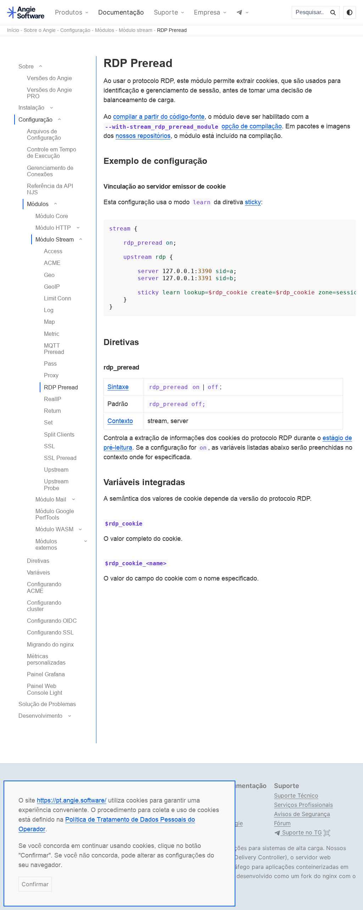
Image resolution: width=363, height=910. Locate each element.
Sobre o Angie (40, 30)
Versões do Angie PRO (49, 93)
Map (49, 321)
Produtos (68, 12)
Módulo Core (51, 216)
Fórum (282, 823)
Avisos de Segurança (302, 814)
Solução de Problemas (47, 704)
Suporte (166, 12)
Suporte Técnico (296, 795)
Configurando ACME (44, 587)
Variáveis (38, 572)
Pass (50, 363)
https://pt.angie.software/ (71, 800)
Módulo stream (135, 30)
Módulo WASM (54, 529)
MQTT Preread (54, 348)
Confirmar (35, 884)
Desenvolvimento (40, 715)
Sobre (26, 66)
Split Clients (59, 434)
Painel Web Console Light (44, 689)
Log (49, 310)
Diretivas (38, 560)
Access (53, 251)
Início (13, 30)
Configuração (75, 30)
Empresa (207, 12)
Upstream (56, 469)
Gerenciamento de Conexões (50, 171)
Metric (51, 334)
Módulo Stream (54, 239)
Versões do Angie (49, 78)
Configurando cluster (44, 605)
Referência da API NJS (50, 189)
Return (52, 410)
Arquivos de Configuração (44, 134)
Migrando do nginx (50, 644)
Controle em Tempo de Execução (51, 152)
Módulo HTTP (53, 227)
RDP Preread (172, 30)
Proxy (51, 375)
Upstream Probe (56, 484)
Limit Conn (57, 298)
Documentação (121, 12)
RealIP (52, 399)
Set (48, 422)
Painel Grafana (46, 674)
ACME (52, 263)
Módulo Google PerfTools (54, 514)
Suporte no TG (301, 832)
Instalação (31, 107)
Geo (49, 275)
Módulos (104, 30)
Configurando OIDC (52, 620)
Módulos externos (46, 544)
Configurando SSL (50, 632)
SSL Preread (60, 458)
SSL (49, 446)
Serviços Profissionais (303, 804)
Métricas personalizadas (46, 659)
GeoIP (52, 286)
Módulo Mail (50, 499)
